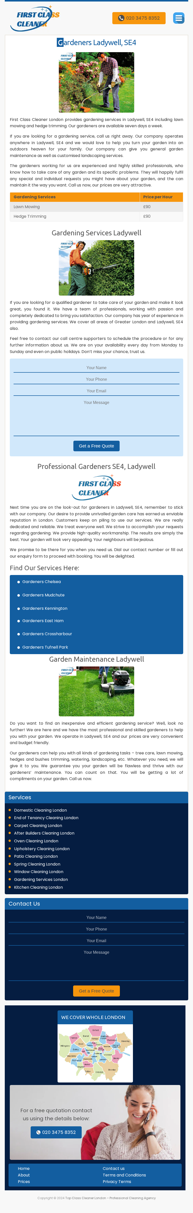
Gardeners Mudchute (43, 595)
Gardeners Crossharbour (47, 634)
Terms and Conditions (124, 1175)
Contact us (114, 1168)
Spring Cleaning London (37, 864)
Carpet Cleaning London (38, 825)
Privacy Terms (117, 1182)
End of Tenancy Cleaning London (46, 818)
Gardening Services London (41, 879)
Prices (24, 1182)
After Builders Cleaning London (44, 833)
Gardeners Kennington (44, 608)
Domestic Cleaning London (40, 810)
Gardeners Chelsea (41, 582)
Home (24, 1168)
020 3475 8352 (143, 18)
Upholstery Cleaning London (42, 849)
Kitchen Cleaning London (38, 887)
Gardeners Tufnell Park (45, 647)
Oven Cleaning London (36, 841)
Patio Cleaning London (36, 856)
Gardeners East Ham (43, 621)
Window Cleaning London (38, 872)
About (24, 1175)
